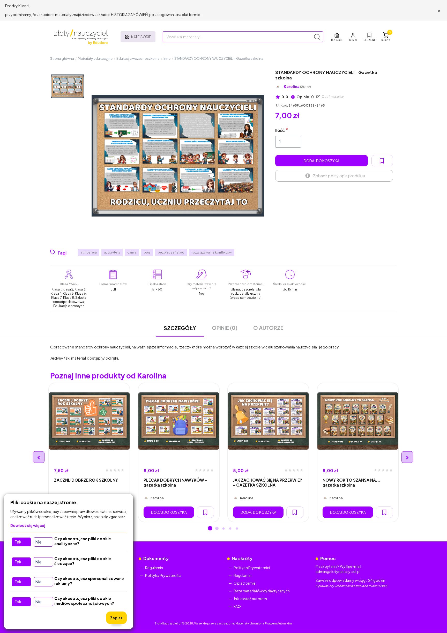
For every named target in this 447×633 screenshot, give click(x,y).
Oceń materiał (332, 97)
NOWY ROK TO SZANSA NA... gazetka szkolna (352, 482)
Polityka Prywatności (163, 575)
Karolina (297, 86)
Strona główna (62, 58)
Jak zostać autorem (250, 598)
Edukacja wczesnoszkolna (138, 58)
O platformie (245, 583)
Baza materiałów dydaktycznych (262, 591)
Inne (166, 58)
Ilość (280, 130)
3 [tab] (223, 528)
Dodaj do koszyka (321, 160)
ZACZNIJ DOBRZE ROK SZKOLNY (86, 480)
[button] (353, 36)
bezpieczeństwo (171, 252)
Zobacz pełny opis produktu (339, 175)
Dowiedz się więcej (27, 525)
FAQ (237, 606)
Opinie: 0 (305, 96)
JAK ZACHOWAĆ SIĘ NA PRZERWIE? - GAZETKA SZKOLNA (267, 482)
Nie (38, 542)
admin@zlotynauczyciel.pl (338, 571)
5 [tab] (237, 528)
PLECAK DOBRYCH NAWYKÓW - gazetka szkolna (175, 482)
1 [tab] (210, 528)
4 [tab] (230, 528)
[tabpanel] (89, 452)
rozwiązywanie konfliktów (212, 252)
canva (131, 252)
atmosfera (88, 252)
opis (147, 252)
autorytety (112, 252)
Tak (17, 542)
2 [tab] (216, 528)
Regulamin (154, 567)
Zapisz (116, 617)
